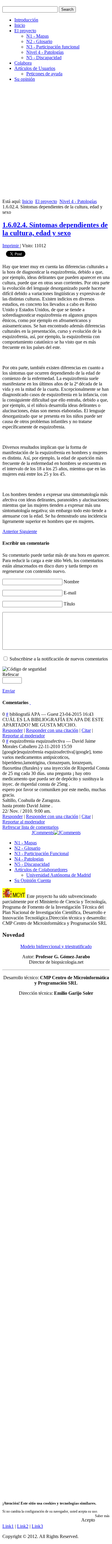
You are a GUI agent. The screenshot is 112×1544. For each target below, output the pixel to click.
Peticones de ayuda (44, 73)
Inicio (19, 25)
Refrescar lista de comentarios (30, 827)
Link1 (8, 1526)
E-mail (70, 592)
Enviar (8, 690)
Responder (12, 730)
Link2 (22, 1526)
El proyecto (25, 30)
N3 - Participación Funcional (41, 853)
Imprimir (11, 245)
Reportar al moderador (23, 735)
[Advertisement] (56, 143)
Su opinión (24, 79)
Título (69, 603)
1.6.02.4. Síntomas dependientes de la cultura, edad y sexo (55, 229)
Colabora (23, 62)
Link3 (37, 1526)
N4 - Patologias (29, 858)
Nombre (71, 581)
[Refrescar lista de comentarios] (30, 702)
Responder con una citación (52, 730)
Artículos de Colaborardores (40, 869)
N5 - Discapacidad (44, 57)
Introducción (26, 19)
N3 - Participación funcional (52, 46)
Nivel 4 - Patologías (45, 52)
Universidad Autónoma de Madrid (58, 875)
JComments (43, 832)
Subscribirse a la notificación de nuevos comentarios (59, 658)
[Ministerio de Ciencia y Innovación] (13, 896)
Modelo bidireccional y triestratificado (56, 946)
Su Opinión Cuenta (32, 880)
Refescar (10, 674)
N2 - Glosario (39, 41)
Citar (86, 730)
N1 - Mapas (37, 36)
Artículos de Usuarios (34, 68)
